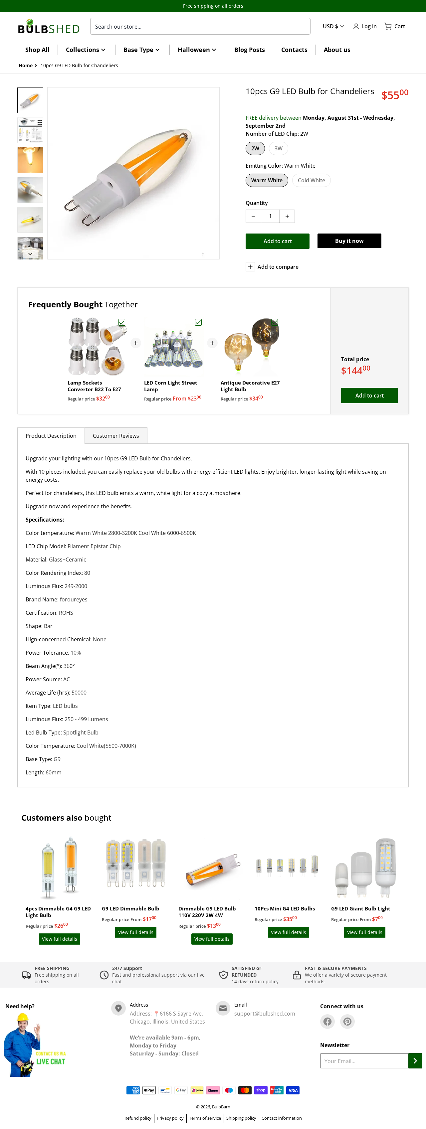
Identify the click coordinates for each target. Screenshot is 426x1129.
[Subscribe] (415, 1060)
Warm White (267, 180)
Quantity (257, 203)
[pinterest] (347, 1021)
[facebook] (327, 1021)
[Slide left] (51, 173)
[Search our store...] (302, 26)
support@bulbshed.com (264, 1013)
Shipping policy (241, 1118)
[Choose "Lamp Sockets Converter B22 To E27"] (121, 322)
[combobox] (200, 26)
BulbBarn (221, 1107)
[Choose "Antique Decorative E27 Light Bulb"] (274, 322)
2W (255, 148)
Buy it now (349, 240)
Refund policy (137, 1118)
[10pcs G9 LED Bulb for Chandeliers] (30, 100)
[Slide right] (215, 173)
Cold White (311, 180)
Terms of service (205, 1118)
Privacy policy (170, 1118)
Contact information (282, 1118)
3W (279, 148)
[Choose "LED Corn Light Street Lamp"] (198, 322)
